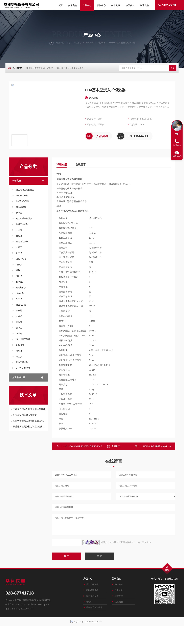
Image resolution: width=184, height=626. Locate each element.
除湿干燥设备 (22, 224)
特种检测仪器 (92, 590)
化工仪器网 (21, 604)
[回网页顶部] (176, 135)
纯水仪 (19, 351)
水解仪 (19, 247)
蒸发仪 (19, 253)
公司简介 (119, 584)
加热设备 (101, 42)
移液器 (19, 310)
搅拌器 (19, 328)
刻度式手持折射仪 (24, 218)
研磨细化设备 (22, 241)
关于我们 (72, 5)
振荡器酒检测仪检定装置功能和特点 (29, 426)
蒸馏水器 (20, 345)
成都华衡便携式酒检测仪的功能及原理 (29, 420)
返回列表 (116, 446)
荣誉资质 (119, 596)
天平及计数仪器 (23, 368)
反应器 (19, 230)
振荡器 (19, 322)
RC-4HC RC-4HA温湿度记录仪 (70, 68)
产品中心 (87, 5)
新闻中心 (101, 5)
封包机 (19, 270)
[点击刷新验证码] (91, 542)
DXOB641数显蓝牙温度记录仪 (39, 68)
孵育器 (19, 213)
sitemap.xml (43, 604)
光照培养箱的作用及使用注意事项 (29, 409)
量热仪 (19, 236)
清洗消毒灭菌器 (23, 339)
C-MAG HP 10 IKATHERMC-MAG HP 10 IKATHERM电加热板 (99, 446)
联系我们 (144, 5)
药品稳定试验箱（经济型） (26, 415)
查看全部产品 (18, 377)
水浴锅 (19, 316)
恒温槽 (19, 333)
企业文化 (119, 590)
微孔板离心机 (22, 195)
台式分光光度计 (23, 201)
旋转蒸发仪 (21, 287)
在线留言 (130, 5)
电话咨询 (177, 145)
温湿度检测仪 (92, 584)
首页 (60, 5)
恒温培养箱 (21, 305)
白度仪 (19, 356)
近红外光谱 (21, 259)
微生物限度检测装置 (25, 190)
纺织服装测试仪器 (94, 607)
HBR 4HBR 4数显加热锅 (155, 446)
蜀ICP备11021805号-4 (24, 609)
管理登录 (32, 604)
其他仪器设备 (22, 362)
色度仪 (19, 299)
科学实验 (89, 42)
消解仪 (19, 264)
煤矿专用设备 (92, 596)
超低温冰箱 (21, 207)
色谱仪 (89, 602)
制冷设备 (20, 282)
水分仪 (19, 276)
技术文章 (115, 5)
